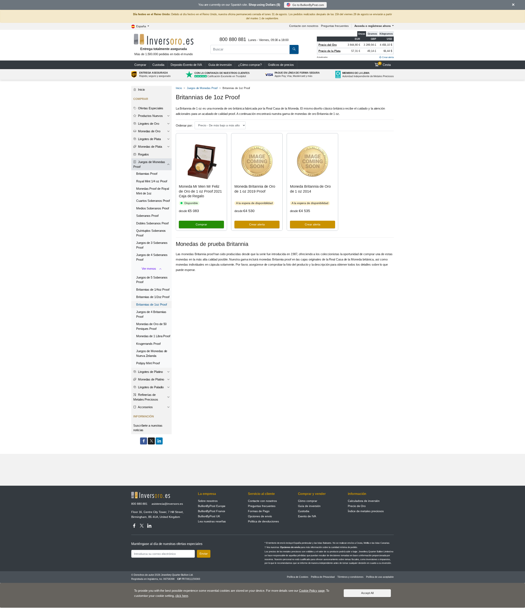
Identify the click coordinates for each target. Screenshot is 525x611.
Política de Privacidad (323, 577)
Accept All (367, 593)
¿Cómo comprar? (250, 64)
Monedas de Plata (149, 146)
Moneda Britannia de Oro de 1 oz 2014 (310, 188)
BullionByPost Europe (211, 506)
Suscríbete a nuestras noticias (147, 428)
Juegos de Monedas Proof (202, 88)
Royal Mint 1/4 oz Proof (151, 181)
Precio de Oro (357, 506)
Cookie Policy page (312, 590)
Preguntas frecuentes (334, 25)
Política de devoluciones (263, 521)
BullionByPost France (211, 511)
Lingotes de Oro (148, 123)
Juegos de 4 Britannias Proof (151, 314)
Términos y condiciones (350, 577)
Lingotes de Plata (149, 139)
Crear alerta (387, 57)
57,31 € (355, 51)
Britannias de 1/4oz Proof (152, 289)
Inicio (179, 88)
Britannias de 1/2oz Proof (152, 297)
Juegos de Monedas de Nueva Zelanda (151, 353)
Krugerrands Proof (148, 343)
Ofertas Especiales (150, 108)
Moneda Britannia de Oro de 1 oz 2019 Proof (254, 188)
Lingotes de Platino (150, 371)
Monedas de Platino (150, 379)
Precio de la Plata (329, 51)
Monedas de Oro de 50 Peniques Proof (151, 326)
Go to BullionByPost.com (308, 5)
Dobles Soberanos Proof (152, 223)
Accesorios (145, 407)
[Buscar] (294, 49)
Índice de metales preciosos (366, 511)
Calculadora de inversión (364, 501)
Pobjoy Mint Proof (148, 363)
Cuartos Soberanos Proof (153, 200)
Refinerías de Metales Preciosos (145, 397)
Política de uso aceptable (380, 577)
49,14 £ (371, 51)
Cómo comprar (307, 501)
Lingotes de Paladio (150, 387)
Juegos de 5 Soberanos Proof (152, 280)
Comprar (140, 64)
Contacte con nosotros (262, 501)
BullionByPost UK (209, 516)
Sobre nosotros (208, 501)
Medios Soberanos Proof (152, 208)
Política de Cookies (297, 577)
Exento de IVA (186, 64)
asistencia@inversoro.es (167, 503)
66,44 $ (387, 51)
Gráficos (281, 64)
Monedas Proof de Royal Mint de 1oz (152, 191)
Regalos (143, 154)
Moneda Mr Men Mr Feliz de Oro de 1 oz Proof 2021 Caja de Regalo (200, 191)
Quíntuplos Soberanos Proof (151, 233)
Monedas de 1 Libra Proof (153, 336)
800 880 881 (139, 503)
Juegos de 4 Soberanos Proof (152, 257)
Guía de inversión (220, 64)
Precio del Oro (327, 44)
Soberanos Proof (147, 215)
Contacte (303, 25)
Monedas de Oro (148, 131)
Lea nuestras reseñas (212, 521)
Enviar (204, 553)
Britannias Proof (146, 173)
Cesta (385, 64)
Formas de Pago (258, 511)
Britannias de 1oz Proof (151, 304)
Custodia (158, 64)
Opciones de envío (260, 516)
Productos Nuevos (150, 116)
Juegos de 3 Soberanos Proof (152, 245)
